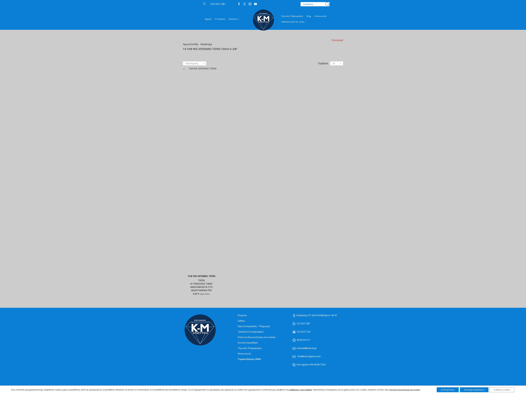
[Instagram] (250, 4)
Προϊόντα (233, 19)
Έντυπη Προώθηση (248, 342)
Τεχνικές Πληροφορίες (292, 16)
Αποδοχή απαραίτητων (474, 389)
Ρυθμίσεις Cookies (502, 389)
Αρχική (208, 19)
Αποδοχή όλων (448, 389)
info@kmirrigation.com (309, 356)
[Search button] (327, 4)
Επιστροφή (337, 40)
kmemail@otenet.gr (307, 348)
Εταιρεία (242, 315)
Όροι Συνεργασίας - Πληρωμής (254, 326)
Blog (308, 16)
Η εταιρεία (220, 19)
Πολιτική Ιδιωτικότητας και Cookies (256, 337)
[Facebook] (239, 4)
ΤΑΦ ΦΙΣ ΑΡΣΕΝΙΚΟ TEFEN (201, 276)
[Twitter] (244, 4)
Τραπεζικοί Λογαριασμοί (251, 331)
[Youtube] (255, 4)
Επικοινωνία (320, 16)
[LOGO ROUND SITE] (200, 330)
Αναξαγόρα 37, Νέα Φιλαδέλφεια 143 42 (317, 315)
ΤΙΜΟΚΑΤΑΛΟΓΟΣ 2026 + (293, 22)
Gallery (241, 320)
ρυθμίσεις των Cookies (300, 390)
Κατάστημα (206, 44)
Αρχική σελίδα (190, 44)
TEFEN (201, 280)
